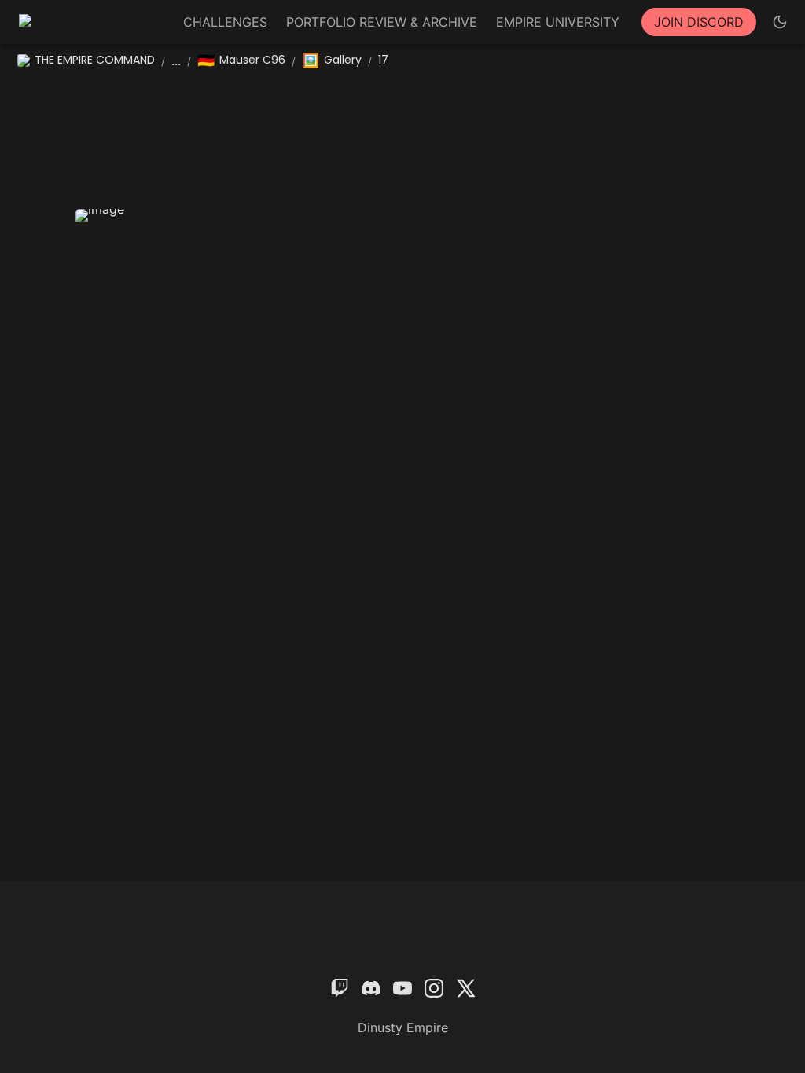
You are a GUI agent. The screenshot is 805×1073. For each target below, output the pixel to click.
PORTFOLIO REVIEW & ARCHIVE (381, 22)
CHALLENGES (225, 22)
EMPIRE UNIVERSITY (557, 22)
